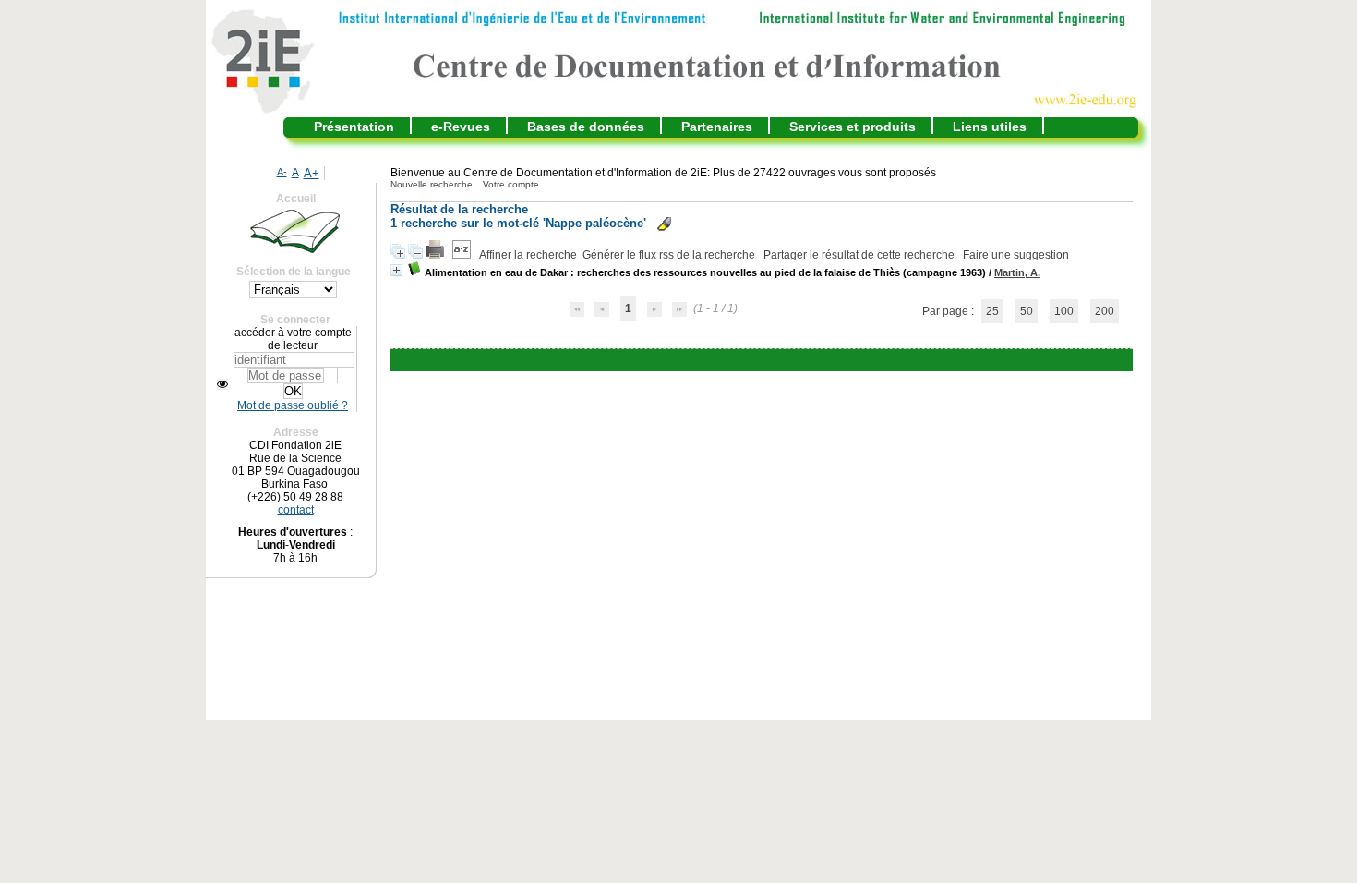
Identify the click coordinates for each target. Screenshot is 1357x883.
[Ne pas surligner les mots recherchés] (664, 224)
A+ (311, 173)
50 (1026, 311)
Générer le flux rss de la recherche (668, 254)
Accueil (296, 198)
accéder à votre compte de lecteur (293, 339)
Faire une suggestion (1016, 254)
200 (1104, 311)
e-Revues (460, 126)
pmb (807, 360)
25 (992, 311)
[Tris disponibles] (463, 254)
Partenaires (716, 126)
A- (282, 171)
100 (1064, 311)
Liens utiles (990, 126)
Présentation (354, 126)
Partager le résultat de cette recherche (859, 254)
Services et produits (852, 126)
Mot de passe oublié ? (292, 405)
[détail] (396, 270)
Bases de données (585, 126)
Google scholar (734, 360)
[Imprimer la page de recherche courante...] (436, 254)
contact (296, 509)
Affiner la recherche (528, 254)
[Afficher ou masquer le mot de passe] (222, 384)
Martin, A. (1017, 272)
